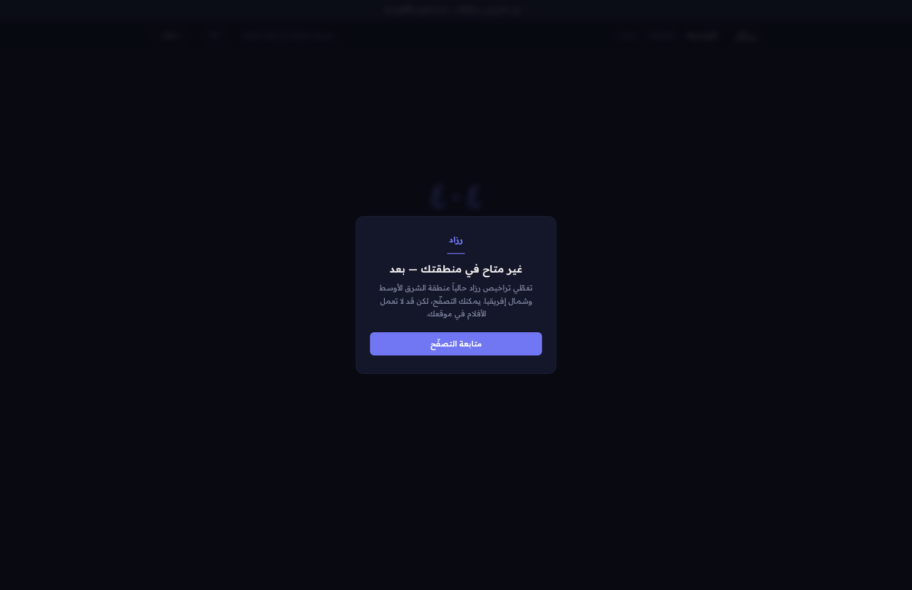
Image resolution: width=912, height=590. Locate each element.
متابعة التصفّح (456, 344)
